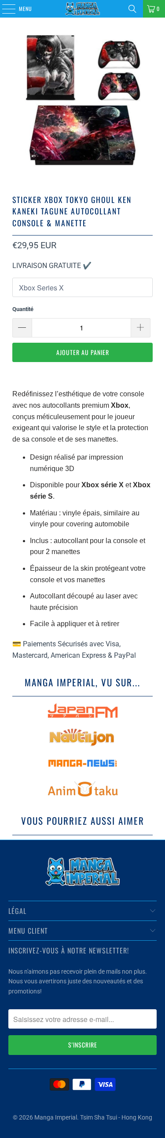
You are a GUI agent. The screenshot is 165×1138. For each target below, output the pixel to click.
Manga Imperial (55, 1117)
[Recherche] (132, 9)
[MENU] (4, 9)
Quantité (22, 309)
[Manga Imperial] (82, 9)
